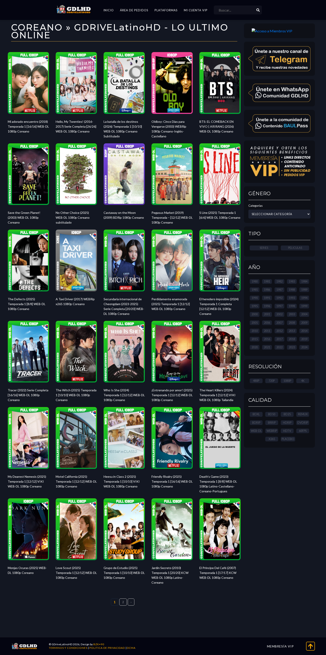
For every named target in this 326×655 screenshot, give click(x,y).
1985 (254, 289)
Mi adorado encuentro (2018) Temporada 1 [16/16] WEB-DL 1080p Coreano (28, 126)
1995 (254, 306)
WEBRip (272, 431)
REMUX (303, 414)
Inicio (108, 10)
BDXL (256, 414)
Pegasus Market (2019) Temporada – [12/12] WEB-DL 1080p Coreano (172, 217)
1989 (304, 289)
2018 (292, 339)
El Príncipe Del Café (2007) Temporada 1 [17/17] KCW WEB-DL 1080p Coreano (217, 572)
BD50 (271, 414)
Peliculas (295, 248)
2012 (279, 331)
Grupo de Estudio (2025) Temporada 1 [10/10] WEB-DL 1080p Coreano (124, 572)
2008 (292, 322)
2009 (304, 322)
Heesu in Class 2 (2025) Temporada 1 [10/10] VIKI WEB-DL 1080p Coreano (122, 481)
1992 (279, 298)
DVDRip (302, 422)
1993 (292, 298)
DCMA (131, 647)
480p (256, 380)
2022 (279, 347)
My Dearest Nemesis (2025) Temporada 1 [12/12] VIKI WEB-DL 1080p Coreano (27, 481)
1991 (267, 298)
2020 (254, 347)
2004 (304, 314)
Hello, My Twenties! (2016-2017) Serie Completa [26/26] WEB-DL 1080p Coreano (76, 126)
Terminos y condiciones (68, 647)
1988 (292, 289)
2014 (304, 331)
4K (302, 380)
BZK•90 (98, 644)
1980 (254, 281)
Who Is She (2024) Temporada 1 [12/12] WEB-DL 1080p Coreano (124, 395)
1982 (279, 281)
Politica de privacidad (107, 647)
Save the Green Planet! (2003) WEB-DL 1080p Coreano (24, 217)
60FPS (302, 431)
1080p (287, 380)
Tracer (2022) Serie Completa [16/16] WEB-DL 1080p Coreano (28, 395)
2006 (267, 322)
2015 (254, 339)
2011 (267, 331)
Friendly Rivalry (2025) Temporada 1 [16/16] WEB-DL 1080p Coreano (172, 481)
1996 (267, 306)
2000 (254, 314)
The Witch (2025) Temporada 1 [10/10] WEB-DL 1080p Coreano (76, 395)
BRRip (272, 422)
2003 (292, 314)
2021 (267, 347)
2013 (292, 331)
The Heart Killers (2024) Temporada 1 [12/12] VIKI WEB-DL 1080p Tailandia (217, 395)
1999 (304, 306)
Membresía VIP (280, 646)
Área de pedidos (134, 10)
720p (272, 380)
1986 (267, 289)
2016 (267, 339)
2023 (292, 347)
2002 (279, 314)
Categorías (255, 205)
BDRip (256, 422)
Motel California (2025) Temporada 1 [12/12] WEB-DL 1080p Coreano (76, 481)
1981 (267, 281)
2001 (267, 314)
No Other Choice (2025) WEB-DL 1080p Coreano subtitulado (73, 217)
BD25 (287, 414)
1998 (292, 306)
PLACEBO (288, 439)
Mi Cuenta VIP (196, 10)
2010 (254, 331)
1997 (279, 306)
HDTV (287, 431)
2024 (304, 347)
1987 (279, 289)
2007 (279, 322)
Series (264, 248)
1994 (304, 298)
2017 (279, 339)
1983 (292, 281)
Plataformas (166, 10)
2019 (304, 339)
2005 (254, 322)
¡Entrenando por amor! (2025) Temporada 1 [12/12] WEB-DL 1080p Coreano (172, 395)
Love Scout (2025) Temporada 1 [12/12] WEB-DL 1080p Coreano (76, 572)
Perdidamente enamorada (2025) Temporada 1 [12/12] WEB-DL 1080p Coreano (170, 304)
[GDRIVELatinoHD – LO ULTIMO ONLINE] (73, 9)
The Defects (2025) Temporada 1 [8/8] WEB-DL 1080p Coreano (26, 304)
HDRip (287, 422)
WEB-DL (256, 431)
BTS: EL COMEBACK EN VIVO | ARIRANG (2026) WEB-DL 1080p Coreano (216, 126)
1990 (254, 298)
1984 (304, 281)
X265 (272, 439)
